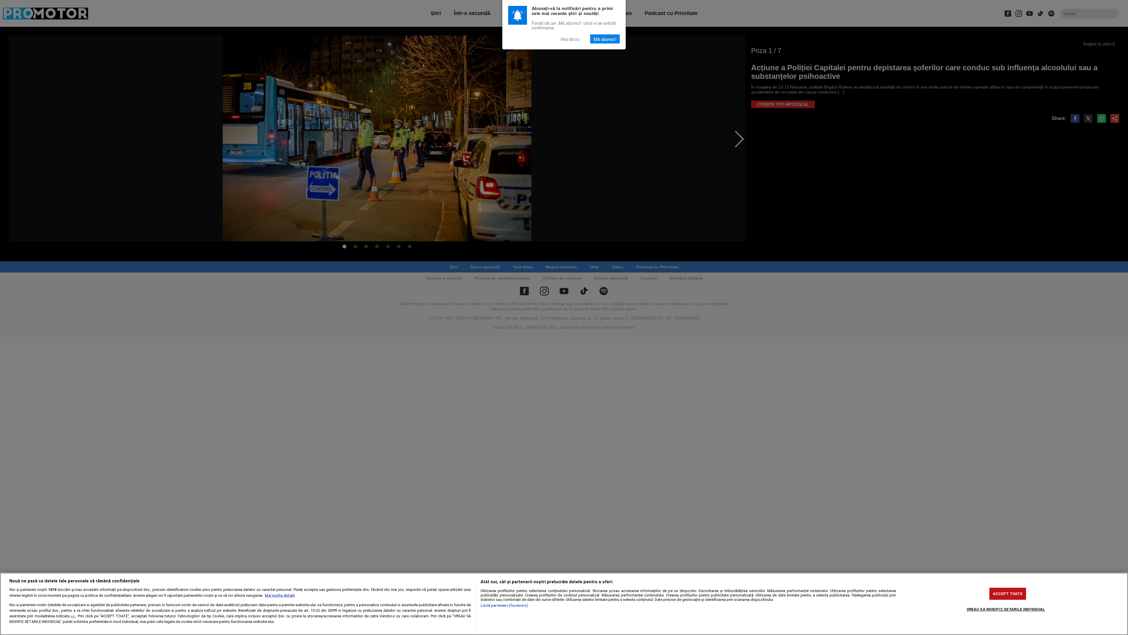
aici (73, 616)
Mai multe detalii (280, 595)
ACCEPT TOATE (1008, 593)
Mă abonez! (605, 39)
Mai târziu (570, 39)
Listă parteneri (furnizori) (504, 605)
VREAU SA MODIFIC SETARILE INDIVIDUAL (1006, 609)
